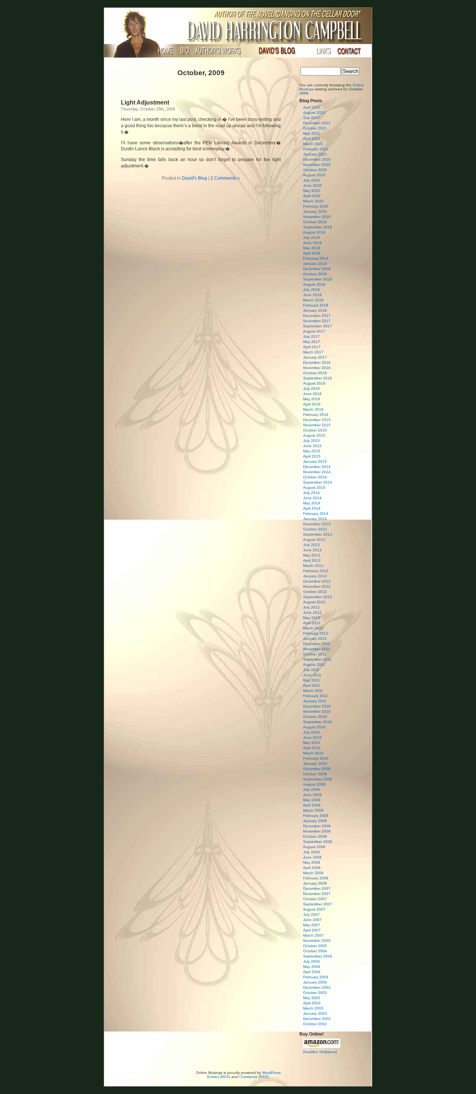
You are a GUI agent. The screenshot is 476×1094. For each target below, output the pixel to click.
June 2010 (312, 737)
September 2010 (317, 722)
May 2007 (311, 925)
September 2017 (317, 326)
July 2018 (311, 290)
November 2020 (317, 165)
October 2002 (315, 1024)
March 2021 (313, 144)
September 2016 (317, 378)
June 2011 (312, 675)
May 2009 (311, 800)
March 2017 (313, 352)
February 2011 (315, 696)
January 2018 (315, 310)
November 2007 (317, 894)
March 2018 (313, 300)
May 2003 (311, 998)
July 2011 (311, 670)
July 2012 (311, 607)
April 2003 (312, 1003)
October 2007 (315, 899)
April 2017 (312, 347)
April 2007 (312, 930)
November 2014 (317, 472)
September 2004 (317, 956)
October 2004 (315, 951)
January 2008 (315, 883)
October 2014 (315, 477)
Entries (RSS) (218, 1077)
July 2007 (311, 914)
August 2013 (314, 540)
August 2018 (314, 284)
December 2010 (317, 706)
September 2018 (317, 279)
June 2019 (312, 243)
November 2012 (317, 586)
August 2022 (314, 112)
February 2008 (315, 878)
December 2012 (317, 581)
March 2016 (313, 409)
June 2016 (312, 394)
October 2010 (315, 717)
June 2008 (312, 857)
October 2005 (315, 946)
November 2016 (317, 368)
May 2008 (311, 862)
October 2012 (315, 592)
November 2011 (316, 649)
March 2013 (313, 566)
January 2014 (315, 519)
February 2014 (315, 513)
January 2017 (315, 357)
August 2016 (314, 383)
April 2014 (312, 508)
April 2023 (312, 107)
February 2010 (315, 758)
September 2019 (317, 227)
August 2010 (314, 727)
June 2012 (312, 612)
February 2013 (315, 571)
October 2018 (315, 274)
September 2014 (317, 482)
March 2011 (313, 691)
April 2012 (312, 623)
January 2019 (315, 264)
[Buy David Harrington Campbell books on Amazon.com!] (321, 1047)
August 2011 (314, 665)
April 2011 (311, 685)
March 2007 (313, 935)
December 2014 (317, 467)
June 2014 (312, 498)
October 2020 (315, 170)
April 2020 (312, 196)
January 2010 (315, 763)
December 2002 (317, 1019)
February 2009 (315, 816)
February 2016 (315, 415)
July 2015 (311, 441)
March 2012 (313, 628)
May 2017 (311, 342)
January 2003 (315, 1013)
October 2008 (315, 836)
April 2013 (312, 560)
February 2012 (315, 633)
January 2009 (315, 821)
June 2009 (312, 795)
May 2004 (311, 967)
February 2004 (315, 977)
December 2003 (317, 987)
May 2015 (311, 451)
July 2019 (311, 237)
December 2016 (317, 362)
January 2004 (315, 982)
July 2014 (311, 493)
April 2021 (312, 139)
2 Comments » (225, 178)
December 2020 (317, 159)
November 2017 (317, 321)
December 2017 (317, 316)
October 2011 (315, 654)
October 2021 (315, 128)
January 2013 (315, 576)
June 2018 (312, 295)
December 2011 (316, 644)
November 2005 (317, 941)
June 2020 (312, 185)
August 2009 (314, 784)
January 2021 (315, 154)
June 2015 (312, 446)
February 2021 (315, 149)
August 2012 (314, 602)
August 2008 (314, 847)
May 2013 (311, 555)
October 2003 (315, 993)
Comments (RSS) (253, 1077)
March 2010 (313, 753)
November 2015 (317, 425)
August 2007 (314, 909)
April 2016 (312, 404)
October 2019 (315, 222)
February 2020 (315, 206)
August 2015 (314, 435)
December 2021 (317, 123)
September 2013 (317, 534)
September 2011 (317, 659)
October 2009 (315, 774)
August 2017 (314, 331)
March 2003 (313, 1008)
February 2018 (315, 305)
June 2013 (312, 550)
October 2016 (315, 373)
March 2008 (313, 873)
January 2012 (315, 638)
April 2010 (312, 748)
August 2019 (314, 232)
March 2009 (313, 810)
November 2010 (317, 711)
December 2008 (317, 826)
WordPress (271, 1073)
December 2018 (317, 269)
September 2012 (317, 597)
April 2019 (312, 253)
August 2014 (314, 487)
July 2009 (311, 789)
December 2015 (317, 420)
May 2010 (311, 743)
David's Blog (194, 178)
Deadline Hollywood (320, 1052)
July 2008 (311, 852)
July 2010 (311, 732)
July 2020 (311, 180)
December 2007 (317, 888)
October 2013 (315, 529)
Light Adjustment (145, 102)
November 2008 (317, 831)
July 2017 (311, 336)
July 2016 (311, 388)
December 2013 (317, 524)
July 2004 (311, 961)
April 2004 (312, 972)
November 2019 (317, 217)
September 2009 (317, 779)
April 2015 (312, 456)
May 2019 (311, 248)
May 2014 (311, 503)
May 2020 (311, 191)
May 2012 (311, 618)
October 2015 (315, 430)
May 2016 (311, 399)
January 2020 (315, 211)
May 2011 (311, 680)
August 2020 (314, 175)
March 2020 (313, 201)
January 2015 (315, 461)
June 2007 (312, 920)
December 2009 (317, 769)
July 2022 (311, 118)
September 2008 (317, 842)
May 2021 (311, 133)
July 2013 (311, 545)
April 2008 (312, 868)
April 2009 (312, 805)
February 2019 (315, 258)
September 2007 (317, 904)
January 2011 (315, 701)
